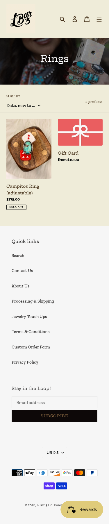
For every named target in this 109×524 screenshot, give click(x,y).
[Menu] (99, 19)
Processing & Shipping (33, 301)
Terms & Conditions (31, 331)
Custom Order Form (31, 347)
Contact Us (22, 270)
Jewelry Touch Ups (29, 316)
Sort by (13, 96)
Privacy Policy (25, 362)
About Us (21, 286)
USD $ (53, 452)
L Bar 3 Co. (45, 505)
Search (18, 255)
